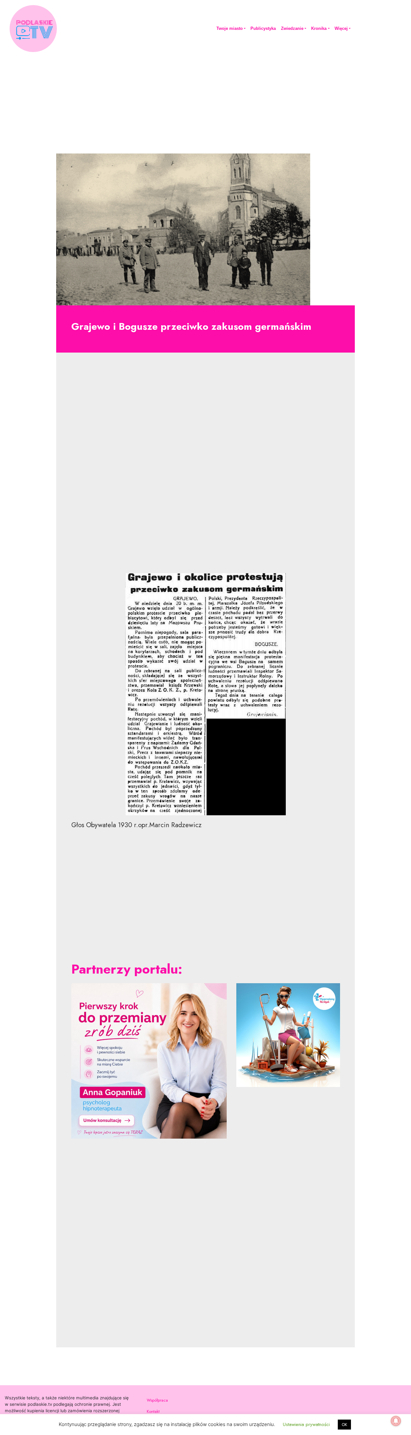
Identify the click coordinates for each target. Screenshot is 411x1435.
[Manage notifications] (396, 1421)
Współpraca (157, 1400)
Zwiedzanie (292, 28)
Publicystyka (263, 28)
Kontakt (153, 1411)
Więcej (341, 28)
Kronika (319, 28)
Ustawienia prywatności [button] (306, 1424)
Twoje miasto (229, 28)
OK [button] (344, 1425)
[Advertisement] (205, 102)
